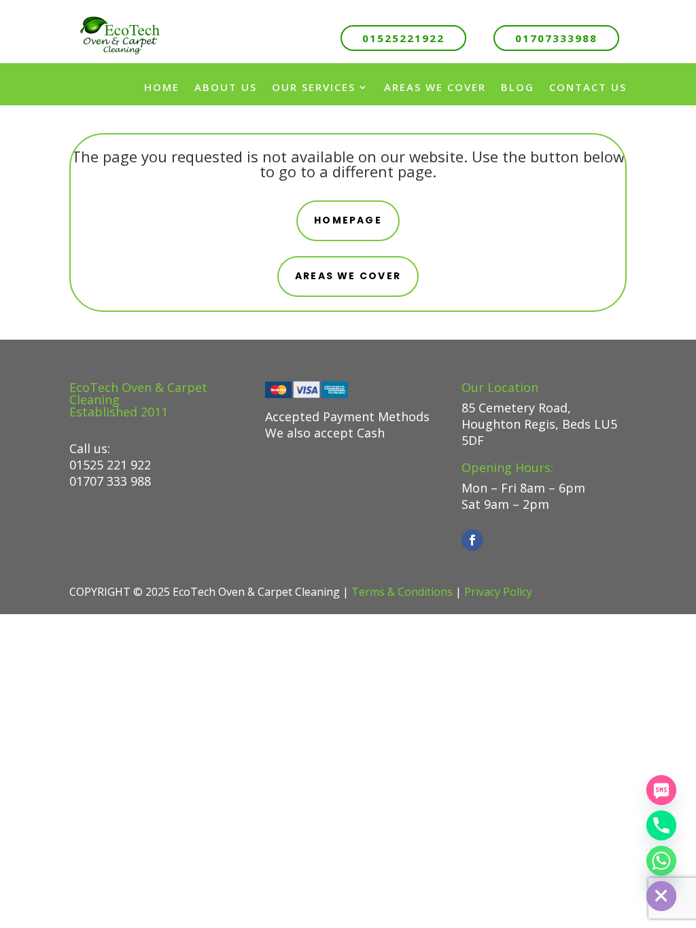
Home (161, 87)
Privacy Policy (498, 591)
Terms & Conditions (402, 591)
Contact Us (588, 87)
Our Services (313, 87)
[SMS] (661, 790)
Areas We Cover (435, 87)
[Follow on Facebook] (472, 540)
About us (225, 87)
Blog (517, 87)
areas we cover (348, 276)
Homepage (348, 220)
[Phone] (661, 825)
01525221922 (403, 38)
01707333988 (556, 38)
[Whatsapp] (661, 861)
